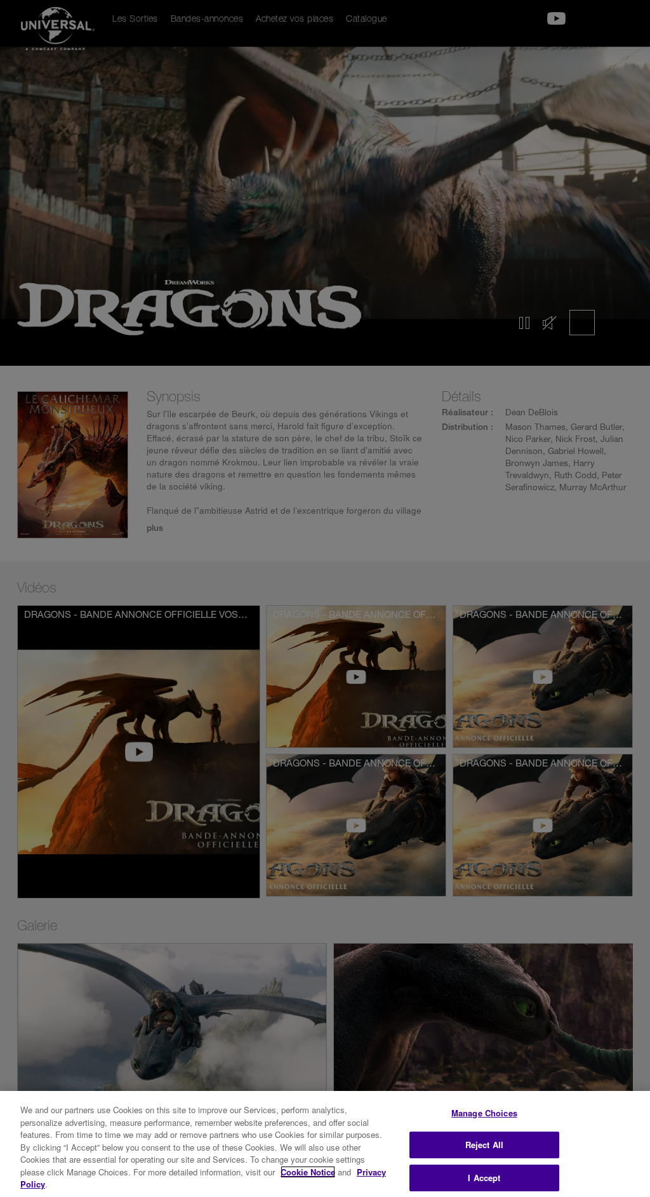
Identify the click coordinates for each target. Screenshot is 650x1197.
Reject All (484, 1145)
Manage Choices (484, 1113)
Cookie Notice (308, 1172)
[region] (325, 1144)
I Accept (484, 1178)
